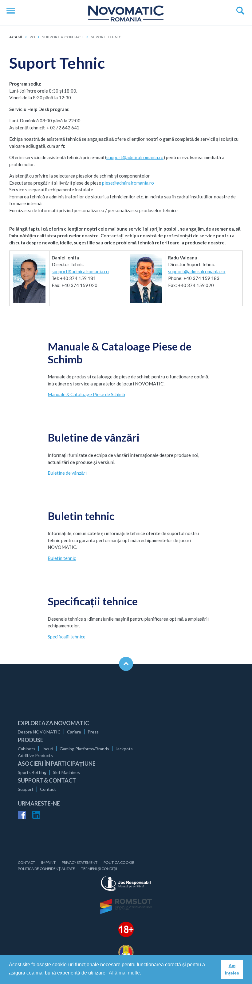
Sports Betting (32, 772)
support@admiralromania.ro (134, 157)
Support (25, 789)
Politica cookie (119, 862)
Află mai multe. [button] (125, 972)
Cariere (74, 731)
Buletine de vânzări (67, 473)
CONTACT (26, 862)
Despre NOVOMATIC (39, 731)
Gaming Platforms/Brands (84, 748)
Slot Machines (66, 772)
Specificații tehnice (66, 636)
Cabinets (26, 748)
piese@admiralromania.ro (128, 183)
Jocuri (47, 748)
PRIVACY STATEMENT (79, 862)
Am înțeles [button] (232, 969)
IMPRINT (48, 862)
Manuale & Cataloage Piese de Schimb (86, 394)
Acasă (15, 37)
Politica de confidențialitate (46, 868)
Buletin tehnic (62, 558)
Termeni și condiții (99, 868)
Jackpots (124, 748)
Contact (48, 789)
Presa (93, 731)
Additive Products (35, 755)
